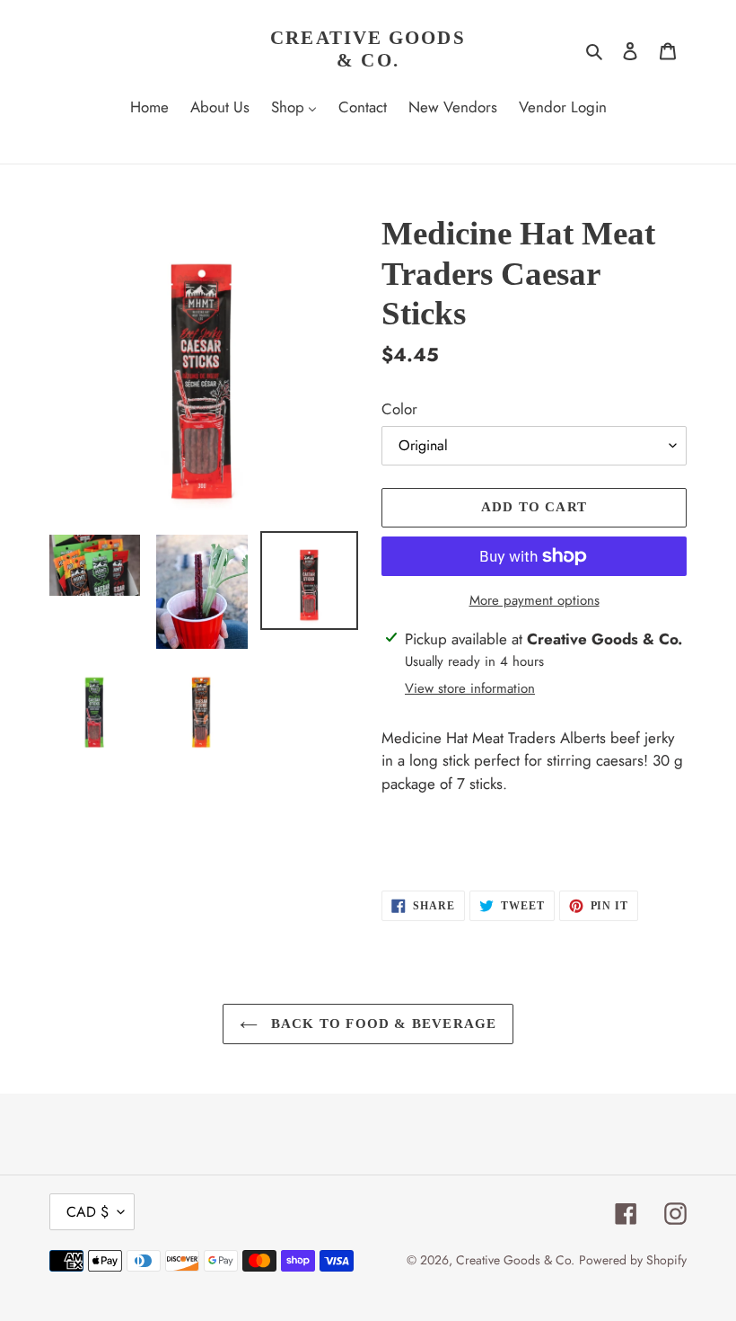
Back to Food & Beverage (382, 1023)
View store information (470, 688)
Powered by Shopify (633, 1260)
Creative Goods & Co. (367, 49)
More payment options (534, 600)
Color (399, 409)
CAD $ (87, 1211)
